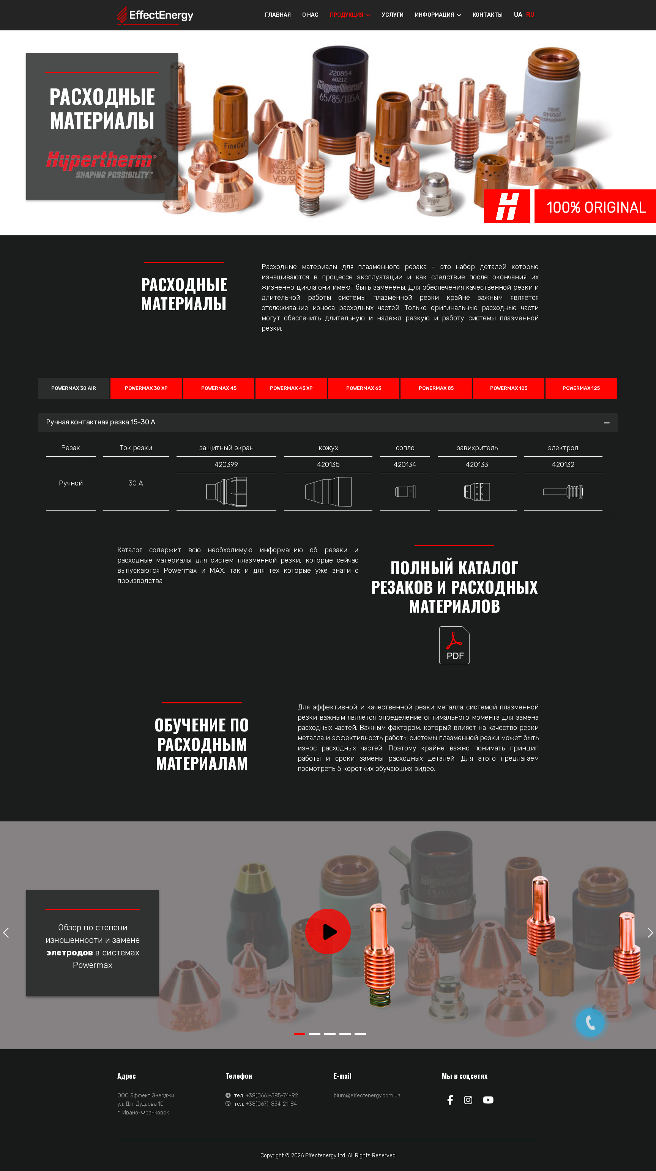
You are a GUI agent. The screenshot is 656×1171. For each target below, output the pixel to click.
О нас (310, 15)
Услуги (393, 15)
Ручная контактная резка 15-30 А (100, 422)
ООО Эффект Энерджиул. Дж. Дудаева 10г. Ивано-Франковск (145, 1104)
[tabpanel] (328, 935)
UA (518, 14)
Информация (434, 15)
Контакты (488, 15)
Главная (278, 15)
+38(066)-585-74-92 (272, 1095)
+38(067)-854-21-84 (271, 1104)
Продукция (346, 15)
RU (530, 14)
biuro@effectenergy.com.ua (367, 1095)
